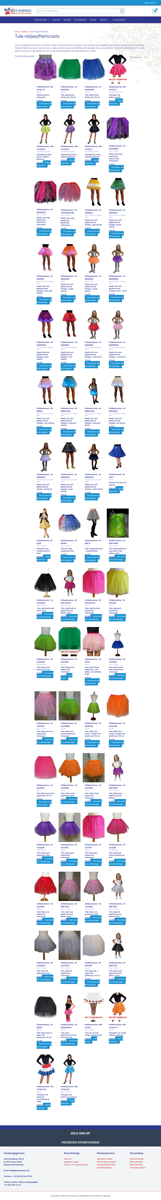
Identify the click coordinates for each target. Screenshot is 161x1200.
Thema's (24, 32)
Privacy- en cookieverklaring (76, 1165)
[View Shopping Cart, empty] (155, 11)
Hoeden (56, 20)
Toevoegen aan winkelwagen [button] (44, 104)
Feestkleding (40, 20)
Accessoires (119, 20)
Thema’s (103, 20)
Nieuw (93, 20)
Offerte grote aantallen (106, 1162)
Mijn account (150, 3)
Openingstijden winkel (106, 1165)
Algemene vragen (71, 1162)
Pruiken (67, 20)
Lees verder (66, 676)
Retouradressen (136, 1162)
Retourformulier (136, 1165)
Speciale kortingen (104, 1159)
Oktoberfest (80, 20)
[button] (48, 20)
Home (17, 32)
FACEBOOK (70, 1142)
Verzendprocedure (137, 1168)
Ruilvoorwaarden (137, 1159)
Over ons (68, 1159)
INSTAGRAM (90, 1142)
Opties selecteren (116, 102)
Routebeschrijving (104, 1168)
